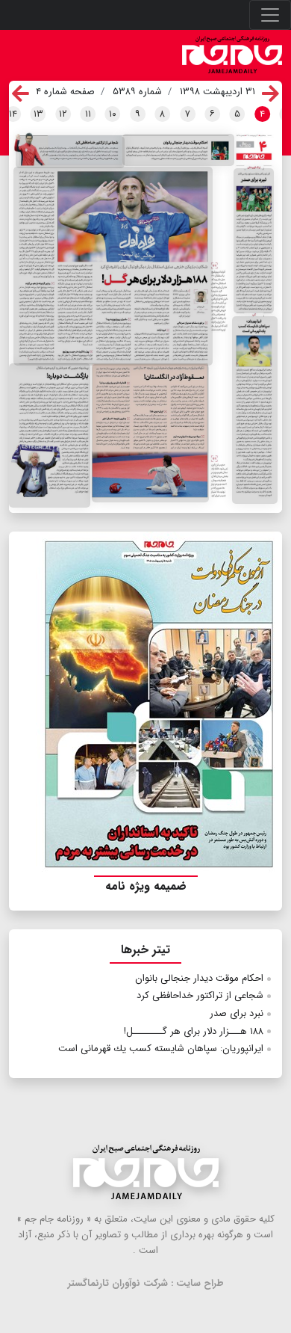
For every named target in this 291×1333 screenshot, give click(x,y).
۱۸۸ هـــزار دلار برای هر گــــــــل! (193, 1031)
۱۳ (38, 114)
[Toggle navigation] (270, 15)
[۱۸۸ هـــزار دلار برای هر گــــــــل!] (113, 266)
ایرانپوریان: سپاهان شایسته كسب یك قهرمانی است (160, 1048)
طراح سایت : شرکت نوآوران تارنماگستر (146, 1283)
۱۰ (112, 114)
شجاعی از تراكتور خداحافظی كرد (200, 995)
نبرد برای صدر (236, 1013)
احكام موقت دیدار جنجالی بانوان (199, 978)
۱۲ (63, 114)
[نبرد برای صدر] (254, 241)
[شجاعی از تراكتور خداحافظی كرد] (70, 151)
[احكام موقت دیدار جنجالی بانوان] (178, 150)
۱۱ (88, 114)
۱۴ (13, 114)
